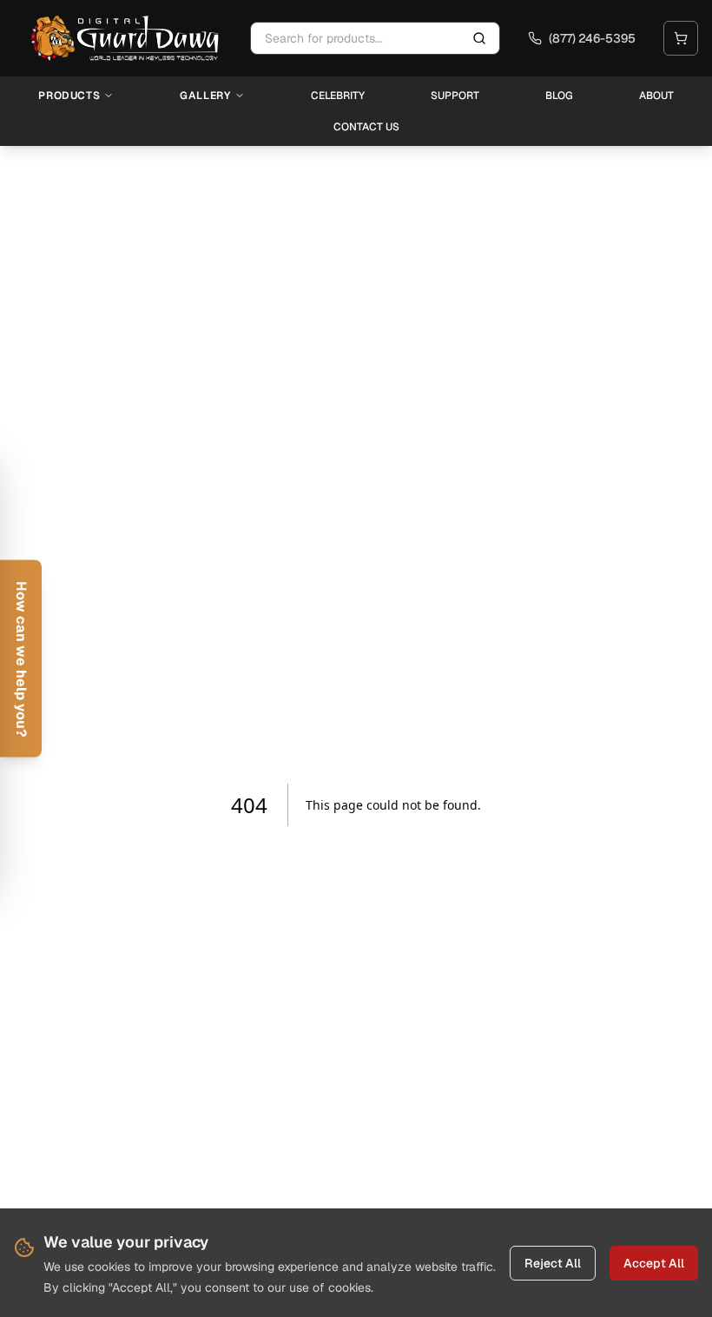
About (656, 96)
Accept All (653, 1263)
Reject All (552, 1263)
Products (69, 96)
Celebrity (338, 96)
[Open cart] (680, 38)
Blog (559, 96)
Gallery (205, 96)
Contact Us (366, 127)
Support (455, 96)
